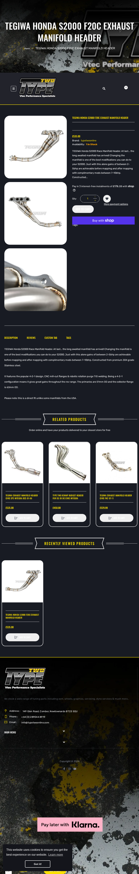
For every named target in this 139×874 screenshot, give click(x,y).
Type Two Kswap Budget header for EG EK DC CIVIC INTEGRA (68, 497)
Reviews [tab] (31, 338)
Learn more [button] (55, 854)
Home (27, 48)
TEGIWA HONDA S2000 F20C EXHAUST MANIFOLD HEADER (22, 616)
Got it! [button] (38, 864)
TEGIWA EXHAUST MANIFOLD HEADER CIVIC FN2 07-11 (116, 497)
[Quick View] (6, 460)
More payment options (116, 204)
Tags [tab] (68, 338)
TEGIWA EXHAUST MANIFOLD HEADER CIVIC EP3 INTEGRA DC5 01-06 (22, 497)
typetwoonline (88, 140)
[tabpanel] (69, 373)
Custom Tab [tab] (51, 338)
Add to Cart (82, 209)
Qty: (74, 198)
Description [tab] (11, 338)
